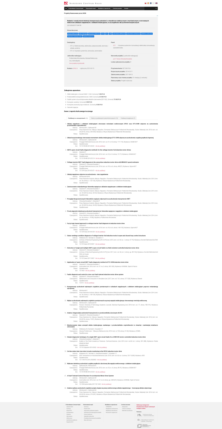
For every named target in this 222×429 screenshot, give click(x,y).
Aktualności (125, 406)
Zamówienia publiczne (72, 420)
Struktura (69, 414)
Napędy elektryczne (73, 33)
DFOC (102, 33)
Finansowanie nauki (91, 8)
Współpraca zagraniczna (104, 8)
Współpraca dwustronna (111, 410)
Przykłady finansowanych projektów (92, 418)
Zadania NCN (70, 406)
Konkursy (86, 406)
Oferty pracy (69, 418)
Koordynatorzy (70, 412)
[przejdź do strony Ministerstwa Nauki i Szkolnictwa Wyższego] (146, 415)
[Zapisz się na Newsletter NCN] (153, 3)
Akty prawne (69, 416)
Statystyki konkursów (89, 416)
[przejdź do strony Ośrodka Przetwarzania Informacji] (146, 426)
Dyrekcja (69, 408)
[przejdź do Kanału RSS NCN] (148, 3)
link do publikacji (100, 146)
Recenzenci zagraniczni (111, 412)
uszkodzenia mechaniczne (133, 33)
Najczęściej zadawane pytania (91, 410)
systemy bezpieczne (88, 36)
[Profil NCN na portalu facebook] (151, 3)
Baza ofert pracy (88, 420)
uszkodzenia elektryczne (119, 33)
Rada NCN (69, 410)
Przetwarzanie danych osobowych (146, 406)
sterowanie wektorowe (94, 33)
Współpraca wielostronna (112, 408)
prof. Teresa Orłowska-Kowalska (122, 59)
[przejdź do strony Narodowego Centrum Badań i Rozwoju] (146, 420)
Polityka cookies (141, 408)
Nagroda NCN (70, 422)
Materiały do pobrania (127, 410)
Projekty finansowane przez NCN (75, 13)
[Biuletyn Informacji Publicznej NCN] (145, 3)
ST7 (114, 45)
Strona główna (66, 8)
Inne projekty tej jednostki (77, 63)
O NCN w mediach (126, 408)
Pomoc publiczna (88, 414)
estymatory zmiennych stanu (75, 36)
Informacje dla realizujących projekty (92, 412)
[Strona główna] (83, 3)
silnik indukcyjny (83, 33)
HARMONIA (109, 406)
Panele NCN (87, 408)
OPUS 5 (75, 68)
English (156, 3)
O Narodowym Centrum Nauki (76, 8)
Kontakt (126, 8)
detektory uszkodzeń (147, 33)
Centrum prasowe (117, 8)
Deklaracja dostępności (143, 405)
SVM (110, 33)
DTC (107, 33)
